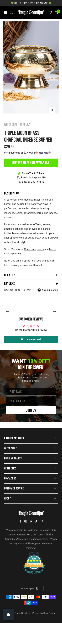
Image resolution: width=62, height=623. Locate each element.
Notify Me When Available (31, 162)
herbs (52, 249)
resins (40, 249)
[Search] (11, 12)
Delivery (9, 275)
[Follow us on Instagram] (25, 521)
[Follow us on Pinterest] (31, 521)
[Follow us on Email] (41, 521)
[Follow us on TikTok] (36, 521)
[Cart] (56, 12)
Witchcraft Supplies (17, 124)
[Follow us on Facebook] (20, 521)
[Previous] (7, 312)
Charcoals (30, 249)
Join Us (31, 410)
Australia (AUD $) (29, 588)
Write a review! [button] (31, 339)
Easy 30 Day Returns (33, 181)
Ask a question (50, 290)
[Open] (8, 614)
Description (11, 193)
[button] (31, 152)
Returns (9, 284)
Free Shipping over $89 (33, 177)
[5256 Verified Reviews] (31, 553)
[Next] (54, 312)
